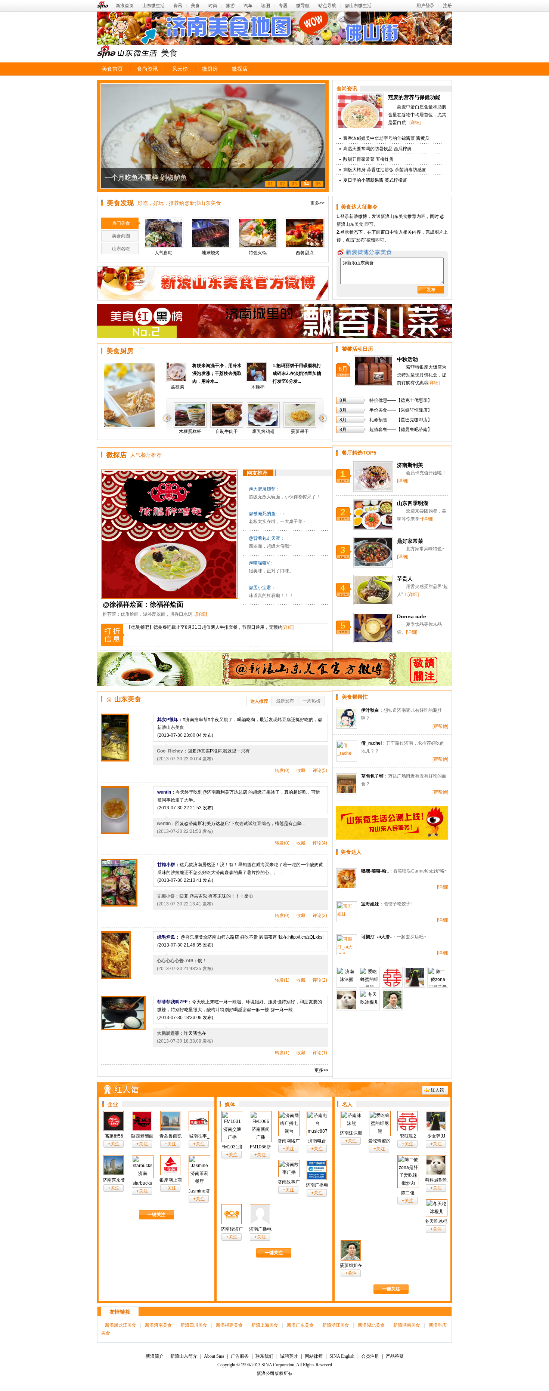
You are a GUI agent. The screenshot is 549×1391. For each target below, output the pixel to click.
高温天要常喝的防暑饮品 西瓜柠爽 (377, 148)
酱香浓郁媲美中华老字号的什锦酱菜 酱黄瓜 (386, 138)
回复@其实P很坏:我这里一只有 (218, 751)
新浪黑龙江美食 (120, 1325)
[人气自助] (163, 233)
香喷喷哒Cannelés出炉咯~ (420, 871)
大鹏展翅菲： (170, 1033)
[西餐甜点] (305, 233)
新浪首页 (125, 5)
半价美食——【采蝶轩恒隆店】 (400, 410)
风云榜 (180, 69)
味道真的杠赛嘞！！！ (271, 595)
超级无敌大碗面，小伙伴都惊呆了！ (284, 496)
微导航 (303, 5)
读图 (265, 5)
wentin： (166, 792)
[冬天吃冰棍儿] (369, 1000)
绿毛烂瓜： (168, 937)
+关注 (114, 1144)
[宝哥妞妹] (346, 911)
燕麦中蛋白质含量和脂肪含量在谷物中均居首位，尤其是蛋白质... (417, 114)
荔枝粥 (177, 387)
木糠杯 (257, 387)
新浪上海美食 (264, 1325)
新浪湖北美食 (371, 1325)
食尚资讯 (147, 69)
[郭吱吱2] (392, 977)
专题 (283, 5)
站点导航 (327, 5)
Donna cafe (411, 616)
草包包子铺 (372, 776)
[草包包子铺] (346, 784)
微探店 (240, 69)
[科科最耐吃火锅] (346, 1000)
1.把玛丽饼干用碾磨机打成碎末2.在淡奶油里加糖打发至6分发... (297, 373)
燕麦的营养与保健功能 (414, 97)
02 (282, 184)
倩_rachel (371, 743)
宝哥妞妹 (370, 904)
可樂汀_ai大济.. (376, 936)
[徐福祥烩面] (170, 534)
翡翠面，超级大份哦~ (270, 546)
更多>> (317, 203)
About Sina (214, 1356)
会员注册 (370, 1356)
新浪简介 (155, 1356)
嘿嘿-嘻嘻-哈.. (375, 871)
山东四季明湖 (412, 503)
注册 (447, 5)
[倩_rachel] (346, 751)
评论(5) (320, 770)
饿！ (202, 960)
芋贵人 (405, 579)
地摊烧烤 (211, 252)
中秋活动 (407, 359)
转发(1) (282, 980)
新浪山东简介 (183, 1356)
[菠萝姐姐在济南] (392, 1000)
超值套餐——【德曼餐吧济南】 (400, 429)
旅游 (230, 5)
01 (270, 184)
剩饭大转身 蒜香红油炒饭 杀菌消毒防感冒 (384, 169)
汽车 (248, 5)
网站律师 (314, 1356)
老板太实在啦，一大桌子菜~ (277, 521)
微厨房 (210, 69)
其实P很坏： (170, 719)
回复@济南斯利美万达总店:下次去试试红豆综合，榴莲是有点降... (240, 823)
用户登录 (425, 5)
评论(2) (320, 915)
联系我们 (264, 1356)
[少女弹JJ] (414, 977)
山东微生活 (153, 5)
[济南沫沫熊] (346, 977)
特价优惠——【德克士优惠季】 (400, 400)
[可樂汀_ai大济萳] (346, 944)
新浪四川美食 (193, 1325)
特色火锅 (258, 252)
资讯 (177, 5)
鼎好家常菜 (410, 541)
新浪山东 (127, 52)
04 (306, 184)
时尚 (212, 5)
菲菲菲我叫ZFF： (174, 1001)
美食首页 (112, 69)
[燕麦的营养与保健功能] (360, 127)
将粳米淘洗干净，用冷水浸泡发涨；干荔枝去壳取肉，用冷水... (217, 373)
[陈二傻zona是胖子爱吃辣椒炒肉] (437, 977)
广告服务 (240, 1356)
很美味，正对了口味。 (271, 570)
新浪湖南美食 (406, 1325)
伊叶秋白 (370, 710)
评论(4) (320, 843)
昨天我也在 (195, 1033)
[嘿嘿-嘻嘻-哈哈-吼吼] (346, 879)
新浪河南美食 (158, 1325)
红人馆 (437, 1090)
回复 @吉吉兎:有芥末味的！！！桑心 (216, 896)
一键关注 (156, 1214)
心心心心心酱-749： (177, 960)
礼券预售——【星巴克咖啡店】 (400, 419)
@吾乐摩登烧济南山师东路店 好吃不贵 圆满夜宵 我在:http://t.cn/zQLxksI (251, 937)
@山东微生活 (358, 5)
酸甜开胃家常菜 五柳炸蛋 (368, 159)
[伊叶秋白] (346, 718)
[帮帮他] (440, 726)
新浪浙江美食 (335, 1325)
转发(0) (282, 770)
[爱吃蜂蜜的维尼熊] (369, 977)
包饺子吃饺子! (398, 904)
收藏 (301, 770)
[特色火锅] (257, 233)
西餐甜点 (305, 252)
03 (294, 184)
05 (318, 184)
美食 (195, 5)
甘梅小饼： (168, 864)
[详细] (415, 122)
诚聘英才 (289, 1356)
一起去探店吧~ (411, 936)
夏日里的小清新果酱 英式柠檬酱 (375, 180)
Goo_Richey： (172, 751)
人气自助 (164, 252)
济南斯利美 (410, 465)
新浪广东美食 (300, 1325)
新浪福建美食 (229, 1325)
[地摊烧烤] (210, 233)
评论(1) (320, 1052)
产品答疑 (395, 1356)
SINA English (341, 1356)
